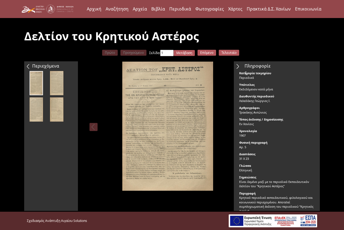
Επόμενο (206, 52)
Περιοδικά (180, 9)
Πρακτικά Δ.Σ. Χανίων (269, 9)
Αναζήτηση (117, 9)
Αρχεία (140, 9)
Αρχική (94, 9)
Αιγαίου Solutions (74, 220)
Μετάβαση (184, 53)
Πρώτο (110, 52)
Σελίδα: (154, 53)
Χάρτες (235, 9)
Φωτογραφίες (209, 9)
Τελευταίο (228, 52)
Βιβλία (158, 9)
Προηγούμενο (133, 52)
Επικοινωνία (308, 9)
